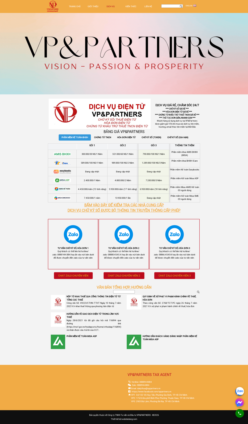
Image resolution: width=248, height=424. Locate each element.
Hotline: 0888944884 (141, 382)
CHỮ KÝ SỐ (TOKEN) (151, 137)
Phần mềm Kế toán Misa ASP (184, 178)
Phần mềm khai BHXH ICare (185, 161)
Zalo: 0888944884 (140, 385)
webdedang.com (129, 419)
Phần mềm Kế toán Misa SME (185, 196)
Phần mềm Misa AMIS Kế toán (184, 187)
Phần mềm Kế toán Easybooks (184, 169)
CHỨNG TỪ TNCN (102, 137)
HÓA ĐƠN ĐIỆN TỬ (126, 137)
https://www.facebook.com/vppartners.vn (151, 391)
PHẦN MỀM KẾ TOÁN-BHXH (75, 137)
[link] (73, 275)
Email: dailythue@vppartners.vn (145, 388)
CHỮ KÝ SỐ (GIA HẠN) (177, 137)
